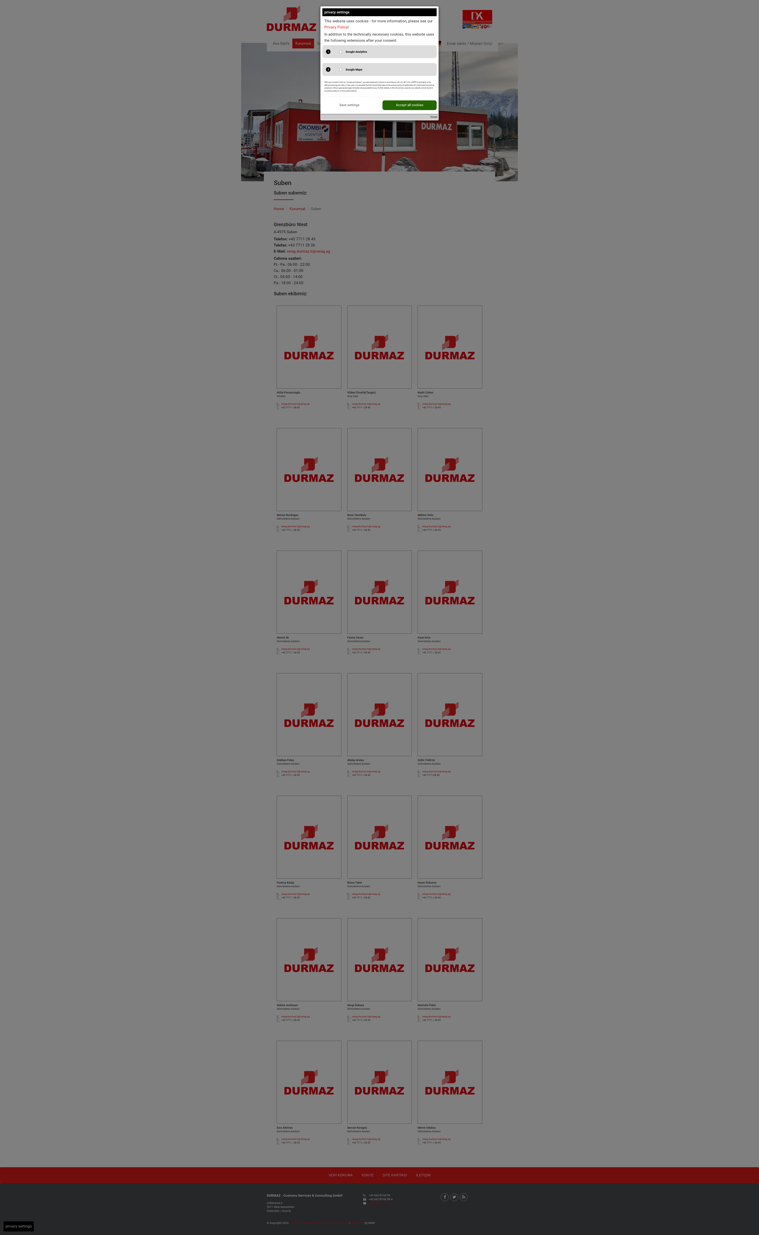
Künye (433, 117)
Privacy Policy (336, 27)
